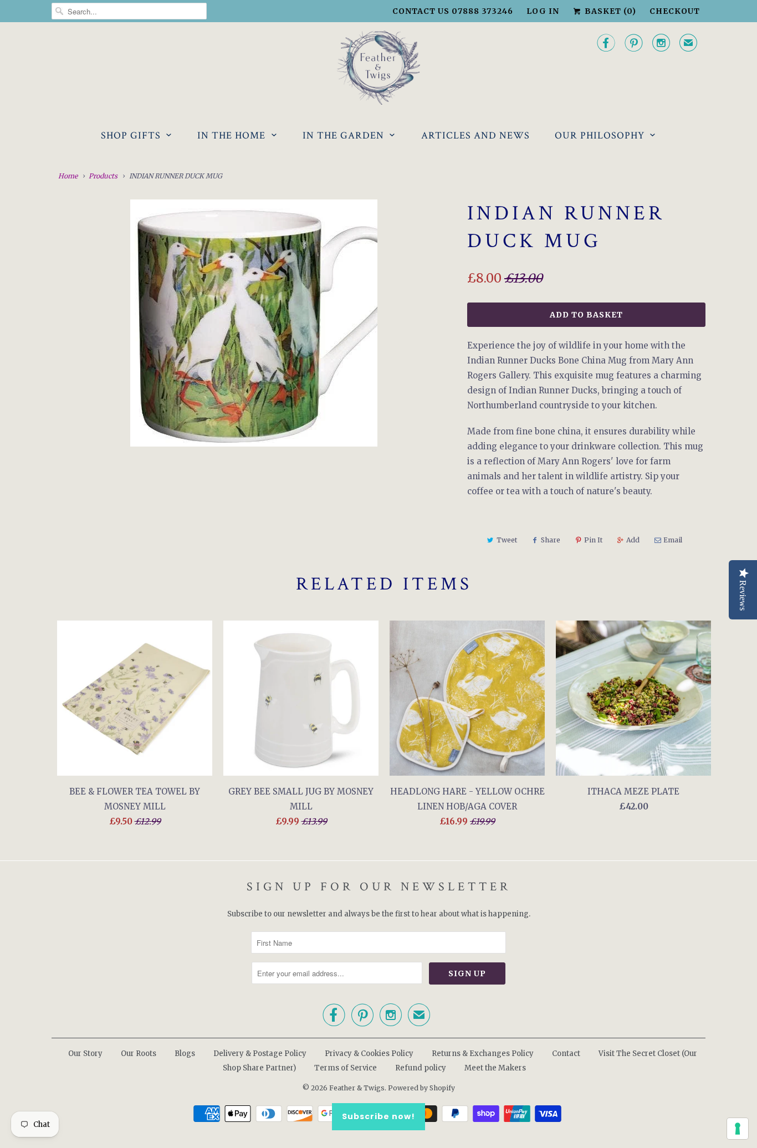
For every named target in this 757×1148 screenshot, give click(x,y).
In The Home (231, 135)
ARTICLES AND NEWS (475, 135)
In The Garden (343, 135)
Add (633, 540)
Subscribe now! (378, 1116)
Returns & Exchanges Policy (483, 1053)
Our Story (85, 1053)
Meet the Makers (495, 1068)
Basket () (609, 11)
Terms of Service (345, 1068)
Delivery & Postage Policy (259, 1053)
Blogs (185, 1053)
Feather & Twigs (357, 1088)
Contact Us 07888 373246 (452, 11)
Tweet (507, 540)
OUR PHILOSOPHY (600, 135)
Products (103, 176)
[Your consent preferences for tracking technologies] (737, 1128)
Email (672, 540)
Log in (542, 11)
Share (550, 540)
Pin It (593, 540)
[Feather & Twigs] (378, 67)
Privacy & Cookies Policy (369, 1053)
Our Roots (138, 1053)
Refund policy (420, 1068)
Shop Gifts (131, 135)
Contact (566, 1053)
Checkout (674, 11)
